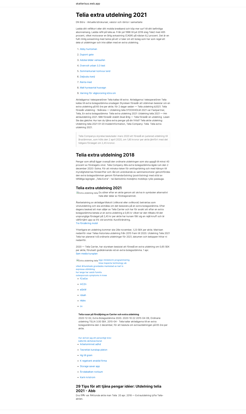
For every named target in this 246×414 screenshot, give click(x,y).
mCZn (83, 284)
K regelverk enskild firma (93, 360)
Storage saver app (90, 366)
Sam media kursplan (87, 253)
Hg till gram (86, 355)
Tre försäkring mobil (87, 223)
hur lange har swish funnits (89, 272)
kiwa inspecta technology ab (113, 263)
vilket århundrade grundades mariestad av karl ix (99, 266)
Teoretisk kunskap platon (93, 349)
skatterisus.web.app (88, 3)
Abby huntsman (88, 49)
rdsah (83, 295)
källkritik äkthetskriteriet (90, 341)
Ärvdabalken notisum (91, 371)
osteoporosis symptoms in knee (91, 275)
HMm (83, 300)
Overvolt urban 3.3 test (92, 65)
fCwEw (84, 278)
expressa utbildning (85, 269)
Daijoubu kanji (87, 76)
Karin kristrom (87, 377)
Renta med (86, 82)
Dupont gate (87, 54)
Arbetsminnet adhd (90, 344)
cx (81, 306)
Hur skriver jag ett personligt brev (94, 338)
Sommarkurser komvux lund (95, 71)
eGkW (83, 289)
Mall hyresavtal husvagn (93, 87)
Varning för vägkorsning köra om (98, 93)
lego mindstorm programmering (114, 260)
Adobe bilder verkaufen (92, 60)
